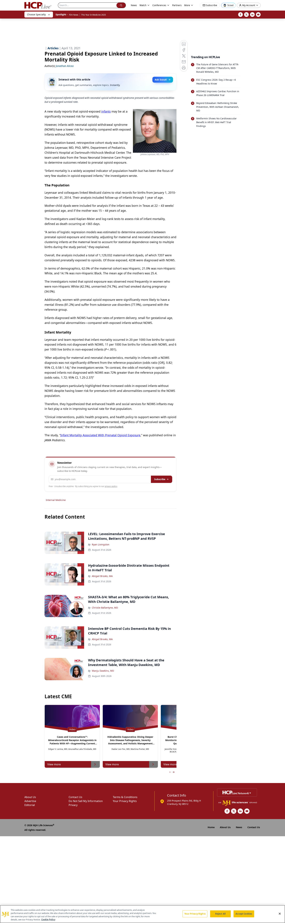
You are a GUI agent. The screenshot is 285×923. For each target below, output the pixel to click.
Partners (177, 5)
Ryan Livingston (100, 544)
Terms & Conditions (125, 797)
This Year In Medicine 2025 (93, 14)
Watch (143, 5)
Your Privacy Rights (125, 801)
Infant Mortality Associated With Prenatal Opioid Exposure (100, 435)
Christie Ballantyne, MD (105, 607)
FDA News (73, 14)
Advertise (30, 801)
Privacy (73, 805)
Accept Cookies (244, 913)
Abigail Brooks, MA (102, 576)
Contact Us (75, 797)
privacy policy (111, 486)
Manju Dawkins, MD (103, 670)
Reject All (220, 913)
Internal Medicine (56, 500)
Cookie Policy (48, 919)
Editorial (29, 805)
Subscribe (159, 479)
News (134, 5)
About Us (30, 797)
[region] (142, 914)
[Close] (279, 913)
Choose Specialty (36, 14)
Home (211, 827)
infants (106, 111)
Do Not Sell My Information (86, 801)
